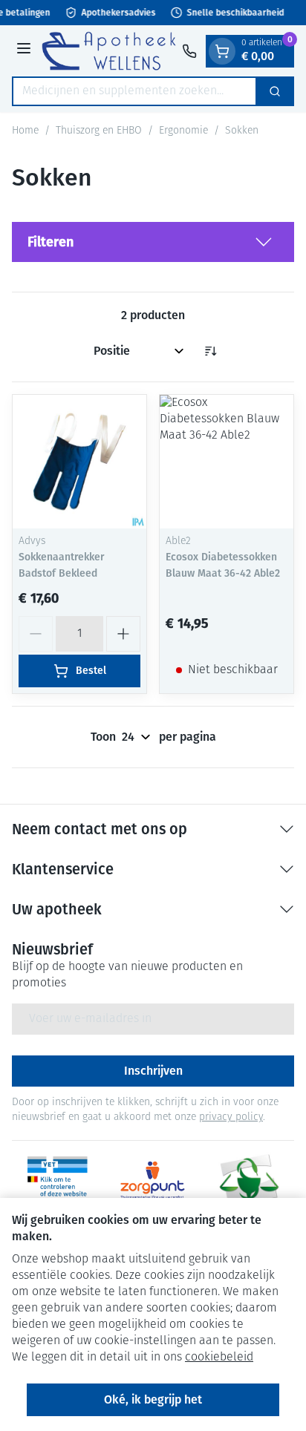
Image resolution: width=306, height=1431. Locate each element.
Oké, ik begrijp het (153, 1399)
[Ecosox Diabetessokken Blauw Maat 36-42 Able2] (226, 461)
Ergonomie (183, 131)
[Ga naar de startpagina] (109, 51)
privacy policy (231, 1117)
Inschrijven (153, 1071)
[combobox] (134, 91)
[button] (153, 242)
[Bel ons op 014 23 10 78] (189, 51)
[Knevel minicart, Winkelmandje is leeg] (222, 51)
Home (25, 131)
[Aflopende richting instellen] (210, 351)
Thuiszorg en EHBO (99, 131)
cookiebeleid (219, 1357)
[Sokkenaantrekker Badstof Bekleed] (79, 461)
